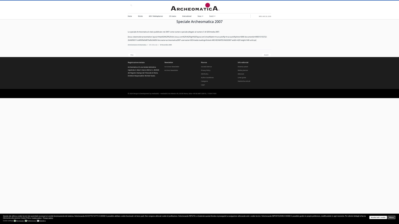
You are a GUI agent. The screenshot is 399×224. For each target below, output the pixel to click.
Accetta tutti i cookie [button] (378, 217)
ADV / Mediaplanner (156, 16)
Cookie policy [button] (37, 218)
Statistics (42, 221)
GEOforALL (204, 74)
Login (203, 85)
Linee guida (242, 78)
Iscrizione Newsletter (171, 67)
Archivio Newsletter (171, 70)
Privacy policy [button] (48, 218)
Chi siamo (172, 16)
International (186, 16)
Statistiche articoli (244, 81)
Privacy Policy (205, 70)
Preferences (31, 221)
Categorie (204, 81)
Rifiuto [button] (391, 217)
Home (130, 16)
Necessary (20, 221)
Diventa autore (243, 67)
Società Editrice (206, 67)
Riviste (140, 16)
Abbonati (241, 74)
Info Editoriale (153, 45)
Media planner (243, 70)
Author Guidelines (207, 78)
